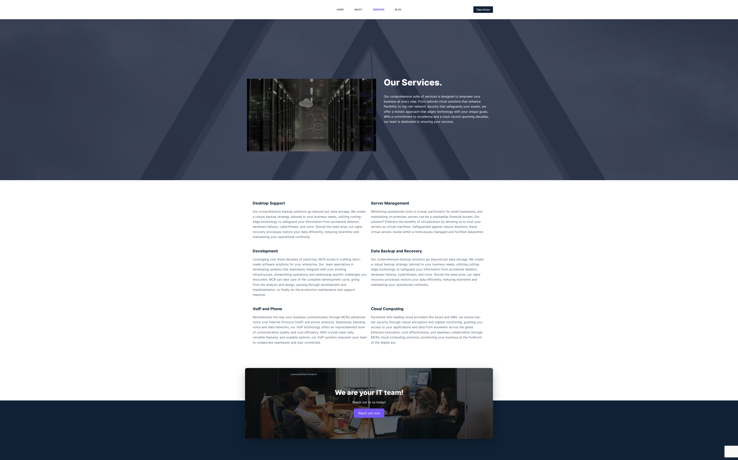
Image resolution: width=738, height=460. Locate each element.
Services (378, 9)
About (358, 9)
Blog (398, 9)
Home (340, 9)
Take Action (483, 9)
